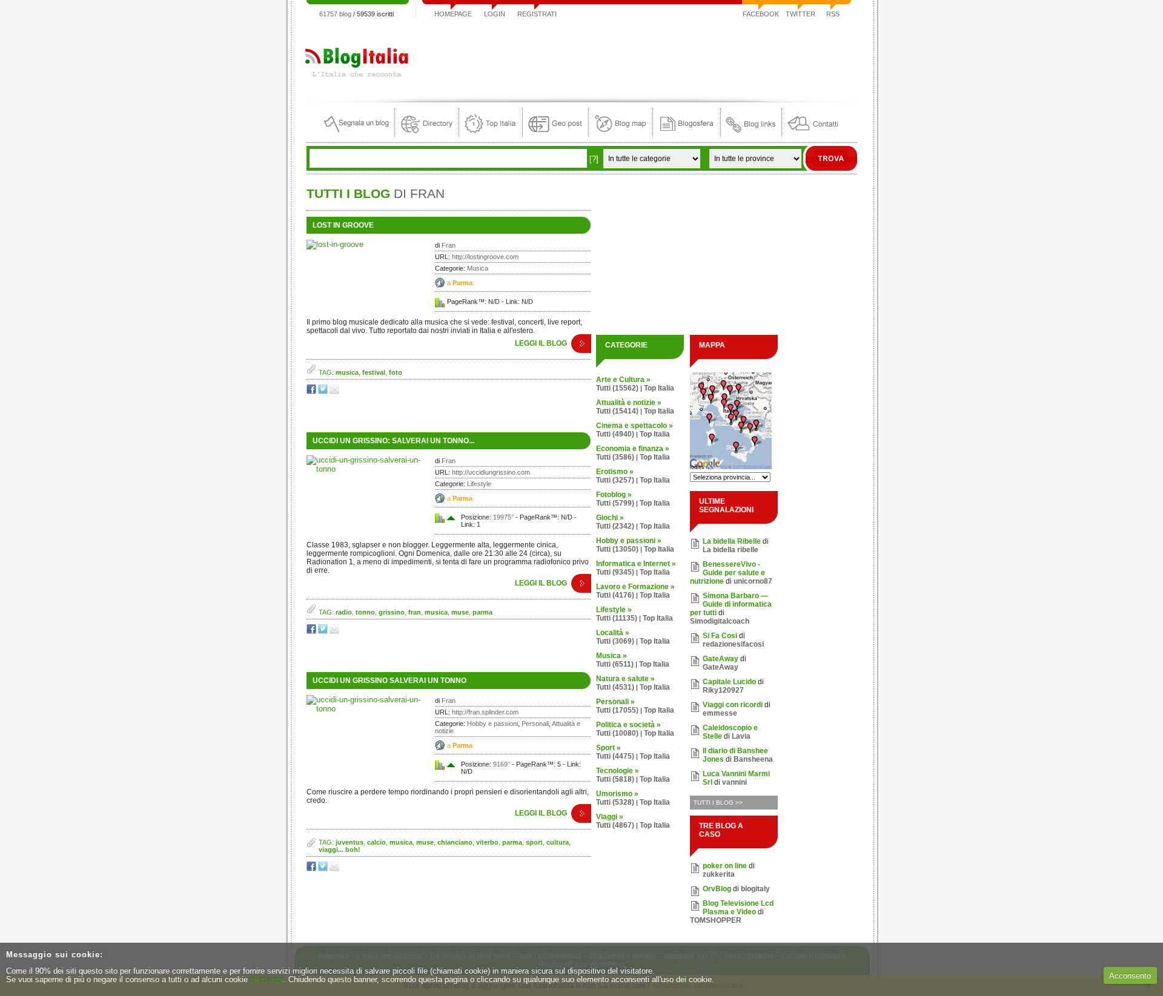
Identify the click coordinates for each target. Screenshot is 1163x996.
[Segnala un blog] (357, 133)
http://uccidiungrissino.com (491, 472)
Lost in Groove (343, 225)
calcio (376, 842)
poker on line (725, 866)
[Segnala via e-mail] (335, 391)
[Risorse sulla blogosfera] (686, 133)
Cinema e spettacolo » (634, 425)
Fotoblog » (614, 494)
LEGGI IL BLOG (541, 343)
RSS (833, 14)
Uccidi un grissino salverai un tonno (389, 680)
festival (373, 372)
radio (344, 612)
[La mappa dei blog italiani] (620, 133)
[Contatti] (813, 133)
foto (395, 372)
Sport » (608, 748)
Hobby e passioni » (628, 540)
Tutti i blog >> (718, 802)
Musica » (611, 655)
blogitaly (755, 889)
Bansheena (753, 759)
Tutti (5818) (615, 779)
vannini (734, 782)
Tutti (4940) (615, 434)
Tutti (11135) (616, 618)
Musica (477, 268)
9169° (501, 764)
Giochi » (610, 517)
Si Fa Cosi (720, 636)
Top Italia (659, 388)
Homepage (453, 14)
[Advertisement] (636, 57)
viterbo (487, 842)
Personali (535, 723)
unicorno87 (753, 581)
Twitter (800, 14)
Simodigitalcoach (719, 621)
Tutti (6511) (615, 664)
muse (460, 612)
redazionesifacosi (733, 644)
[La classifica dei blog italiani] (490, 133)
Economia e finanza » (632, 448)
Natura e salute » (625, 678)
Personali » (615, 702)
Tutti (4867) (615, 825)
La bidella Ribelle (732, 541)
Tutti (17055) (617, 710)
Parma (462, 282)
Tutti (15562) (617, 388)
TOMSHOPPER (715, 920)
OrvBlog (717, 889)
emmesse (720, 713)
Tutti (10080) (617, 733)
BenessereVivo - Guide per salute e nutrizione (727, 572)
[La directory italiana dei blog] (426, 133)
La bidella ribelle (730, 550)
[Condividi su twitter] (324, 391)
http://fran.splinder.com (485, 712)
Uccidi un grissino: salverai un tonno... (393, 441)
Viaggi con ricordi (733, 705)
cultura (557, 842)
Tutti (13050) (617, 549)
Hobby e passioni (492, 723)
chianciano (454, 842)
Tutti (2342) (615, 526)
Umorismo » (617, 794)
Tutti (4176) (615, 595)
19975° (503, 517)
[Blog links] (751, 133)
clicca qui (266, 979)
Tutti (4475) (615, 756)
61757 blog (335, 14)
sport (534, 842)
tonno (365, 612)
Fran (449, 245)
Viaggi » (609, 817)
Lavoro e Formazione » (635, 586)
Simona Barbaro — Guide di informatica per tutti (731, 604)
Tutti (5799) (615, 503)
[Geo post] (555, 133)
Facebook (761, 14)
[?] (593, 158)
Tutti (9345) (615, 572)
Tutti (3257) (615, 480)
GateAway (720, 659)
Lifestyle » (614, 609)
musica (347, 372)
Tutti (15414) (617, 411)
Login (494, 14)
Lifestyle (479, 483)
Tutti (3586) (615, 457)
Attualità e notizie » (628, 402)
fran (414, 612)
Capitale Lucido (729, 682)
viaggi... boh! (339, 849)
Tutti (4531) (615, 687)
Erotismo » (615, 471)
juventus (349, 842)
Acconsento (1130, 975)
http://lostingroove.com (485, 256)
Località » (612, 632)
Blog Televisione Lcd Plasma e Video (738, 907)
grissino (392, 612)
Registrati (537, 14)
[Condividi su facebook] (312, 391)
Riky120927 (723, 690)
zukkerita (719, 874)
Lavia (741, 736)
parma (482, 612)
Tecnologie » (617, 771)
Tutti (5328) (615, 802)
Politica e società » (628, 725)
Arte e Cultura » (623, 379)
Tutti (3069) (615, 641)
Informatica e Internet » (636, 563)
